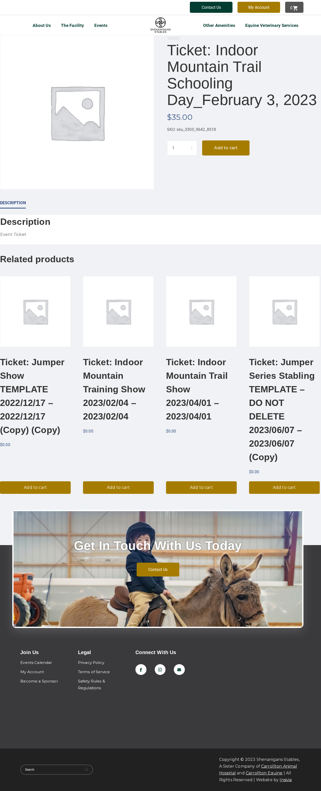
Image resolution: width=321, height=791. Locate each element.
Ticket (174, 38)
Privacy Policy (91, 662)
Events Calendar (36, 662)
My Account (258, 7)
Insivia (286, 779)
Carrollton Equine (264, 773)
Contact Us (211, 7)
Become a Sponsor (39, 681)
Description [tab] (13, 202)
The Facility (72, 25)
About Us (42, 25)
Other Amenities (219, 25)
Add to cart (226, 147)
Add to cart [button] (35, 487)
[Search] (87, 770)
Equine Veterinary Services (271, 25)
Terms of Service (94, 671)
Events (101, 25)
